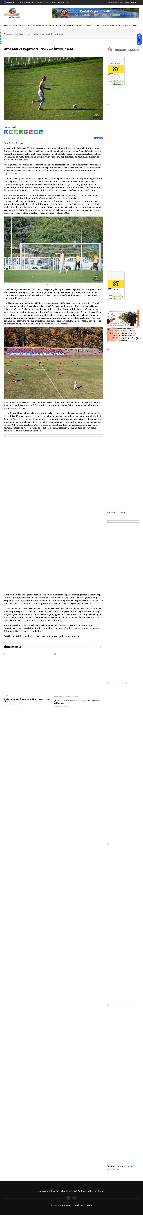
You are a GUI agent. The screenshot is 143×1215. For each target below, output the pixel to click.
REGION (22, 25)
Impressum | (44, 1191)
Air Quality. (115, 63)
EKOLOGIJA (49, 25)
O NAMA (134, 25)
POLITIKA (40, 25)
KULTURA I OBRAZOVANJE (72, 25)
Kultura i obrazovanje (63, 697)
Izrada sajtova (87, 1205)
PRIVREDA (31, 25)
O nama (54, 1191)
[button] (97, 647)
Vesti (6, 695)
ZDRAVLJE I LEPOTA (91, 25)
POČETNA (8, 25)
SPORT (58, 25)
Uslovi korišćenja (68, 1191)
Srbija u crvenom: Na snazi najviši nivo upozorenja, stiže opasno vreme (43, 2)
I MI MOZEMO (124, 25)
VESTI (15, 25)
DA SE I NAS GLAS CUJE (109, 25)
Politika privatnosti (86, 1191)
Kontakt (101, 1191)
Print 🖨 (98, 138)
